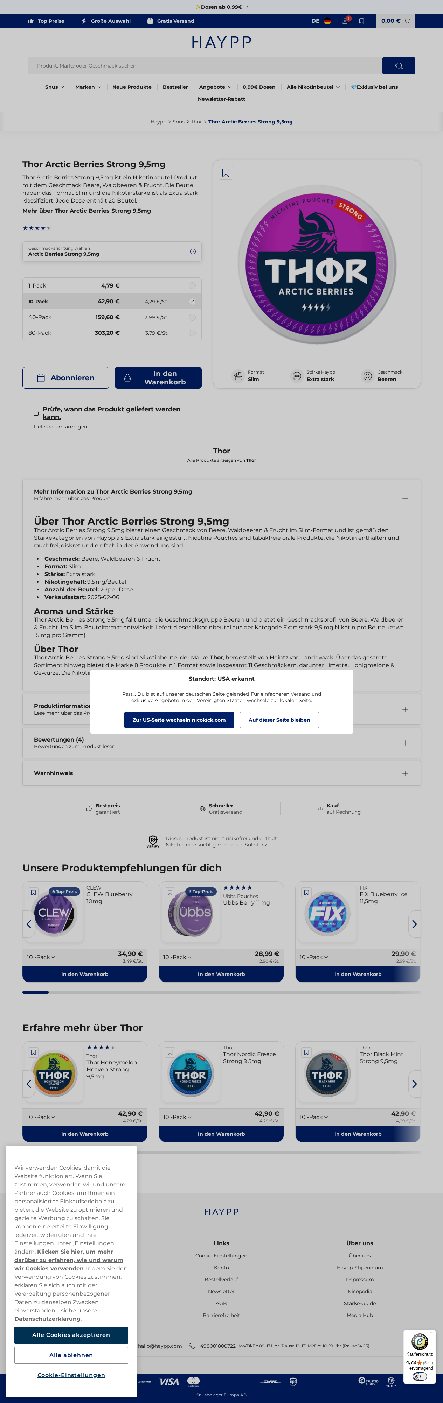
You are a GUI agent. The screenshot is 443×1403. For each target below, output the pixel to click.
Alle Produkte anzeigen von (221, 460)
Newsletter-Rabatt (221, 99)
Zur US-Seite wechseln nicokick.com (179, 720)
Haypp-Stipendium (360, 1267)
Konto (221, 1267)
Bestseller (175, 87)
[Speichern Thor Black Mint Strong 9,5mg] (306, 1052)
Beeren (387, 379)
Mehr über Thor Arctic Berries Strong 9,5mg (86, 210)
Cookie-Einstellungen (71, 1375)
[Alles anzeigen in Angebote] (229, 87)
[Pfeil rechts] (414, 924)
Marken (85, 87)
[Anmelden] (345, 21)
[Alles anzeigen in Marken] (99, 87)
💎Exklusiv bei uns (374, 87)
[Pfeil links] (28, 924)
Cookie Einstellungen (221, 1256)
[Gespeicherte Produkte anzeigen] (362, 21)
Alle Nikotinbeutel (310, 87)
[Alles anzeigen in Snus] (62, 87)
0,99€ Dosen (259, 87)
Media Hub (360, 1315)
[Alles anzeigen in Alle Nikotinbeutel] (338, 87)
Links (221, 1243)
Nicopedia (360, 1291)
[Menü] (432, 1334)
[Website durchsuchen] (398, 65)
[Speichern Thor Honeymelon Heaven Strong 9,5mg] (33, 1052)
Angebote (212, 87)
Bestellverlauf (221, 1279)
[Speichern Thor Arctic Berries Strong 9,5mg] (226, 173)
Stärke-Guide (360, 1303)
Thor (216, 657)
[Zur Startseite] (221, 42)
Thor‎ (196, 122)
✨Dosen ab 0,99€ (218, 7)
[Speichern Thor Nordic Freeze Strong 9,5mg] (170, 1052)
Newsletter (221, 1291)
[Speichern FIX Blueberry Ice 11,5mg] (306, 892)
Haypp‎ (158, 122)
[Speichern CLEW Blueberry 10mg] (33, 892)
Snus (51, 87)
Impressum (360, 1279)
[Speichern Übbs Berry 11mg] (170, 892)
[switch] (420, 1376)
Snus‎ (179, 122)
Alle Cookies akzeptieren (71, 1335)
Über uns (359, 1243)
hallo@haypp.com (160, 1346)
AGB (221, 1303)
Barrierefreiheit (221, 1315)
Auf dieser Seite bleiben (279, 720)
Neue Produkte (132, 87)
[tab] (35, 992)
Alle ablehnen (71, 1355)
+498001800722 (217, 1346)
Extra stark (320, 379)
